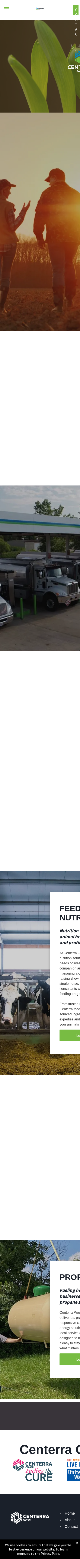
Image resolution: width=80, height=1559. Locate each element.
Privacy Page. (50, 1553)
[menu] (6, 8)
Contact (71, 1526)
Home (70, 1513)
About (70, 1520)
